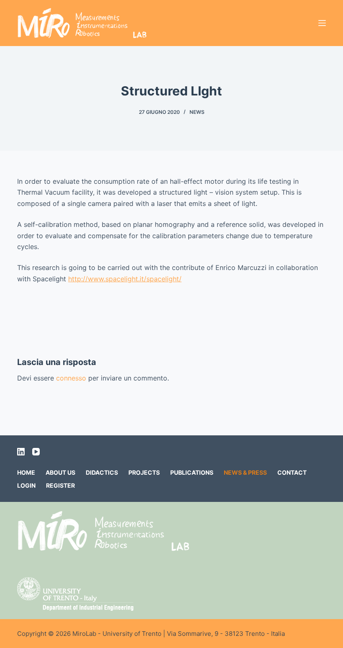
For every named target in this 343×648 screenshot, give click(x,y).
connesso (71, 378)
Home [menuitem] (26, 472)
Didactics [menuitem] (102, 472)
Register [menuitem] (60, 485)
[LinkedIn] (21, 451)
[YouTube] (36, 451)
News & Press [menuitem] (245, 472)
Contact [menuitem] (292, 472)
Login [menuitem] (26, 485)
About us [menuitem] (60, 472)
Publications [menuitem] (191, 472)
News (197, 112)
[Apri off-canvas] (322, 23)
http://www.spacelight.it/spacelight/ (125, 279)
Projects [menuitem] (144, 472)
